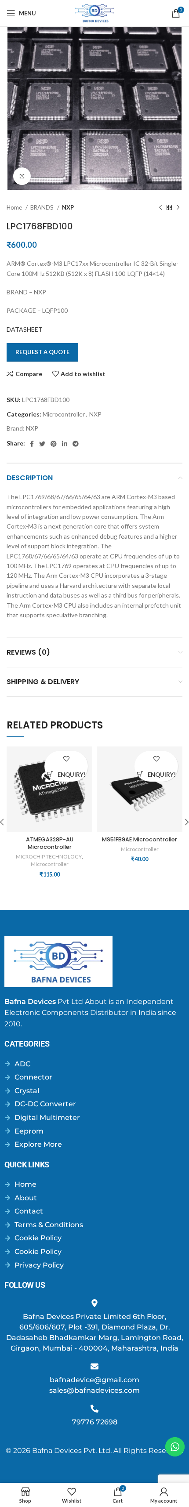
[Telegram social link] (75, 443)
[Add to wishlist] (66, 758)
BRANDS (42, 207)
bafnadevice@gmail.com (94, 1380)
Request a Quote (42, 351)
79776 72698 (94, 1422)
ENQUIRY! (72, 775)
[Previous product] (160, 207)
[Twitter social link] (42, 443)
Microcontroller (64, 414)
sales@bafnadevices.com (94, 1390)
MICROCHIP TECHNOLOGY (49, 856)
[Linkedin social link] (64, 443)
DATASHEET (25, 329)
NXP (68, 207)
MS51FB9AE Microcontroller (139, 839)
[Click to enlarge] (22, 176)
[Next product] (178, 207)
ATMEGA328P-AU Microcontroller (49, 843)
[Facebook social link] (31, 443)
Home (15, 207)
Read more (50, 774)
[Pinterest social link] (53, 443)
